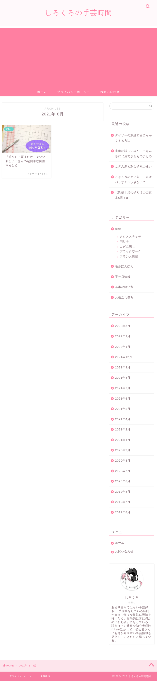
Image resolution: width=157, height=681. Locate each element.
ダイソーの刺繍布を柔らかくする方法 (133, 138)
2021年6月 (122, 398)
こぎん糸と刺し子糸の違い (133, 166)
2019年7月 (122, 502)
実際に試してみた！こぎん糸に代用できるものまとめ (133, 153)
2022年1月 (122, 346)
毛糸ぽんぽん (124, 266)
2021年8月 (122, 377)
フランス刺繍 (129, 256)
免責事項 (45, 676)
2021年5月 (122, 408)
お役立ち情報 (124, 297)
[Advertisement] (78, 56)
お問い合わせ (110, 92)
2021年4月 (122, 419)
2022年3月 (122, 326)
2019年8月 (122, 491)
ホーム (42, 92)
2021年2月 (122, 429)
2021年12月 (123, 357)
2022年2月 (122, 336)
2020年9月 (122, 450)
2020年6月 (122, 481)
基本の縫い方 (124, 287)
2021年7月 (122, 388)
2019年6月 (122, 512)
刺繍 (118, 228)
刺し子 (124, 241)
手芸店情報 (122, 276)
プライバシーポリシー (73, 92)
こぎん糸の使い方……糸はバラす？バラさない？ (133, 179)
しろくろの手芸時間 (78, 12)
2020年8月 (122, 460)
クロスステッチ (130, 236)
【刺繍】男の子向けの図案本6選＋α (133, 195)
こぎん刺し (127, 246)
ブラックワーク (130, 251)
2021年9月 (122, 367)
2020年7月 (122, 471)
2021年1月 (122, 440)
